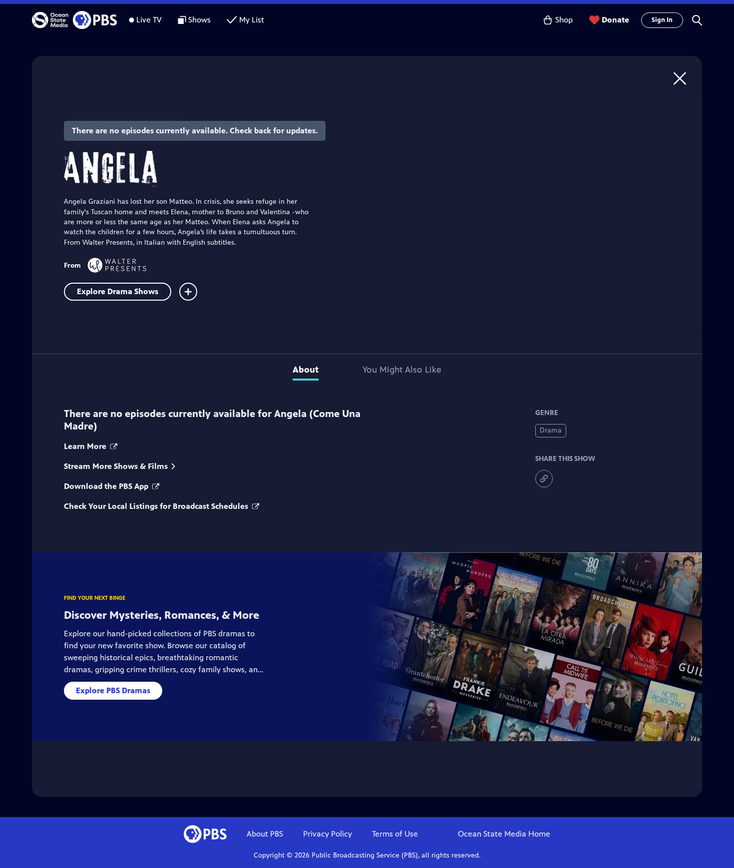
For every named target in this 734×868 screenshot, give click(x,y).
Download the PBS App (107, 486)
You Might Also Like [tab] (402, 369)
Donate (615, 19)
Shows (199, 19)
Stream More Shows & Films (116, 466)
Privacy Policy (327, 834)
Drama (551, 430)
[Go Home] (680, 78)
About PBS (265, 834)
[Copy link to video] (544, 478)
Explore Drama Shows (117, 291)
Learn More (86, 446)
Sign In (662, 20)
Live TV (149, 19)
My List (251, 19)
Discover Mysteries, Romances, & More (161, 615)
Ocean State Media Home (504, 834)
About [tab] (306, 369)
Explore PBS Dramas (113, 690)
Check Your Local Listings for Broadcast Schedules (157, 506)
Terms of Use (395, 834)
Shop (564, 19)
